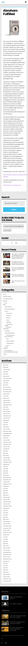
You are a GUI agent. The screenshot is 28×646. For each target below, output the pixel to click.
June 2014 (5, 565)
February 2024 (6, 387)
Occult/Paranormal (8, 299)
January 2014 (6, 576)
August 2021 (6, 420)
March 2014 (6, 572)
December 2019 (7, 442)
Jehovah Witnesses (10, 333)
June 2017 (5, 488)
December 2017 (7, 477)
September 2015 (7, 532)
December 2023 (7, 389)
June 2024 (5, 383)
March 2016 (6, 519)
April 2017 (5, 493)
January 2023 (6, 400)
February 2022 (6, 411)
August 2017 (6, 486)
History (8, 320)
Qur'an (6, 311)
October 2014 (6, 557)
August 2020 (6, 435)
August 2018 (6, 464)
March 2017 (6, 495)
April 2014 (5, 570)
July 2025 (5, 372)
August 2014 (6, 561)
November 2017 (7, 479)
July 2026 (5, 365)
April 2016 (5, 517)
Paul (7, 339)
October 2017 (6, 482)
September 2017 (7, 484)
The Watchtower (10, 335)
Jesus (7, 345)
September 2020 (7, 433)
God (6, 303)
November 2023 (7, 391)
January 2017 (6, 499)
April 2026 (5, 367)
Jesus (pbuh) (8, 307)
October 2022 (6, 402)
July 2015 (5, 537)
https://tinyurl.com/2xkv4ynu (12, 185)
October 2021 (6, 418)
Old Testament (8, 350)
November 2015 (7, 528)
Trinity (6, 347)
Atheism (5, 301)
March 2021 (6, 427)
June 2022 (5, 407)
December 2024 (7, 378)
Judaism (5, 348)
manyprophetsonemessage (10, 352)
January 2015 (6, 550)
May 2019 (5, 451)
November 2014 (7, 554)
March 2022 (6, 409)
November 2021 (7, 416)
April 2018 (5, 473)
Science (8, 318)
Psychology (9, 313)
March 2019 (6, 455)
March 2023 (6, 398)
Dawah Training (7, 296)
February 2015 (6, 548)
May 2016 (5, 515)
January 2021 (6, 429)
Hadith (6, 326)
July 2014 (5, 563)
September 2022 (7, 405)
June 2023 (5, 396)
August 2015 (6, 535)
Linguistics (8, 322)
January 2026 (6, 369)
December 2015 (7, 526)
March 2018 (6, 475)
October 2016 (6, 504)
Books (4, 294)
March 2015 (6, 546)
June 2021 (5, 422)
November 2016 (7, 501)
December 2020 (7, 431)
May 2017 (5, 490)
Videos (5, 354)
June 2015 (5, 539)
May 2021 (5, 424)
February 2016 (6, 521)
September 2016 (7, 506)
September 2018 (7, 462)
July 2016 (5, 510)
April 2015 (5, 543)
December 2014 (7, 552)
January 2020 (6, 440)
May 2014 (5, 568)
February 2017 (6, 497)
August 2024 (6, 380)
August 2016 (6, 508)
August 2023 (6, 394)
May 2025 (5, 374)
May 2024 (5, 385)
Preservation (9, 324)
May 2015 (5, 541)
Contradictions (10, 343)
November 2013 (7, 581)
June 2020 (5, 438)
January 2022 (6, 413)
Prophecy (8, 315)
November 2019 (7, 444)
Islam (4, 304)
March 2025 (6, 376)
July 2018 (5, 466)
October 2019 (6, 446)
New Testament (9, 336)
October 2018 (6, 460)
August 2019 (6, 449)
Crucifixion (7, 331)
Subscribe (7, 230)
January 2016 (6, 523)
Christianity (6, 328)
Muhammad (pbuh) (10, 309)
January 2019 (6, 457)
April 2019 (5, 453)
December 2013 (7, 579)
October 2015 (6, 530)
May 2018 (5, 471)
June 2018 (5, 468)
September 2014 (7, 559)
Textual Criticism (10, 341)
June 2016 (5, 512)
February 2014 (6, 574)
